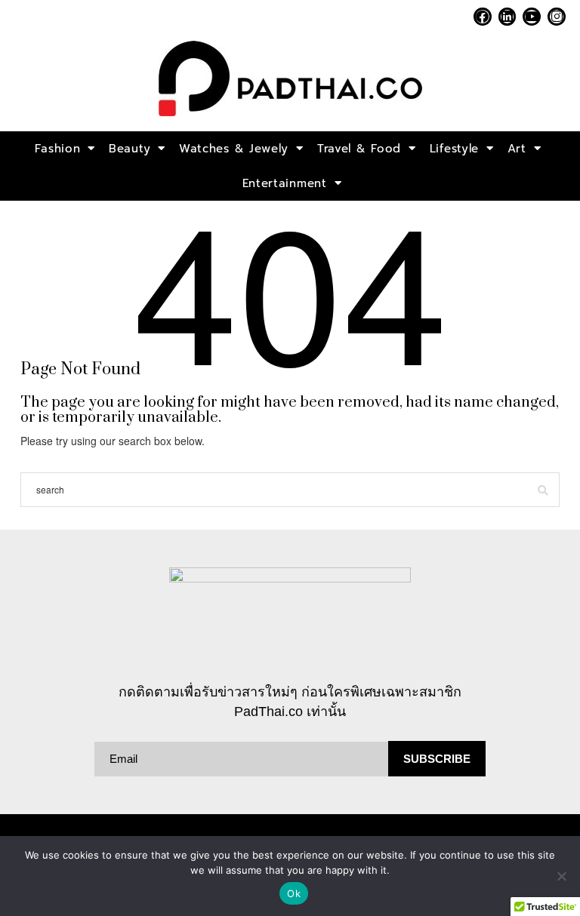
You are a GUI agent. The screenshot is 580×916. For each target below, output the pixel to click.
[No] (561, 876)
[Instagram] (557, 17)
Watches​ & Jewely (233, 148)
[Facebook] (483, 17)
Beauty (129, 148)
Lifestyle (454, 148)
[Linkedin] (507, 17)
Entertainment (284, 183)
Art (517, 148)
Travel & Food (359, 148)
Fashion (57, 148)
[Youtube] (532, 17)
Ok (294, 893)
